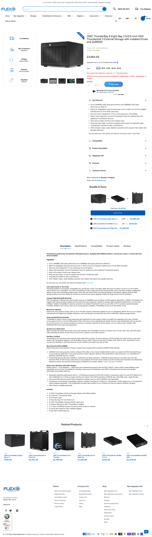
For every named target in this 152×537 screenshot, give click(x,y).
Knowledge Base (84, 491)
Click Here (89, 283)
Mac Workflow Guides (136, 494)
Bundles (106, 519)
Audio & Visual (109, 516)
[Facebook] (6, 510)
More (106, 522)
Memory (107, 497)
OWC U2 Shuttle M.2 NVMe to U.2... (106, 224)
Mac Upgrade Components (113, 494)
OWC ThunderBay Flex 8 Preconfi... (37, 456)
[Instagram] (17, 510)
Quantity (90, 81)
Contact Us (83, 497)
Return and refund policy (62, 491)
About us (82, 500)
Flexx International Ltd (17, 534)
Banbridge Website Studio (55, 534)
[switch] (7, 528)
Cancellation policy (60, 497)
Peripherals (108, 513)
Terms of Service (60, 500)
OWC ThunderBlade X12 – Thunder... (62, 456)
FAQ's (81, 503)
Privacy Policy (59, 503)
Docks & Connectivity (111, 503)
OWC (88, 34)
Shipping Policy (59, 494)
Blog (80, 506)
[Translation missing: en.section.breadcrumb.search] (104, 9)
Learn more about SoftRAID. (113, 361)
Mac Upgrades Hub (110, 491)
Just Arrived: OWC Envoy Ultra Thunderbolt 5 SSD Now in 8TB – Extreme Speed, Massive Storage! (77, 2)
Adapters (107, 506)
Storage (106, 500)
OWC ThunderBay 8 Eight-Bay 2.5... (106, 219)
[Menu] (10, 514)
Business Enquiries (85, 494)
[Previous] (83, 54)
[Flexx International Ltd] (9, 9)
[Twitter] (10, 510)
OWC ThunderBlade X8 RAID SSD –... (137, 456)
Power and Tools (109, 509)
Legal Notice (58, 506)
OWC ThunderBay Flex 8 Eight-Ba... (106, 228)
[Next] (41, 54)
